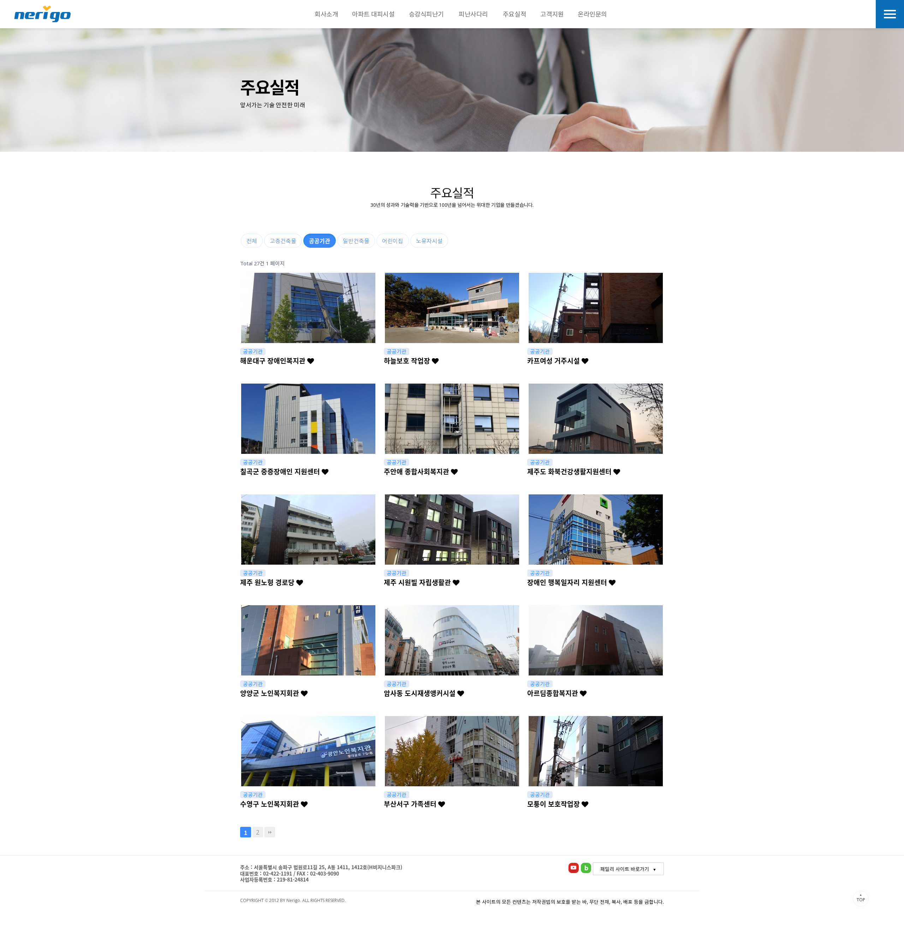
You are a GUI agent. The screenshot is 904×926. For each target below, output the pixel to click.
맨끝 (269, 832)
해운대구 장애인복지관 (273, 361)
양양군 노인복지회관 (270, 693)
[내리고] (42, 14)
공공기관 (319, 240)
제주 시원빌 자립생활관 (418, 582)
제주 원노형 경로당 (268, 582)
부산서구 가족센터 (411, 804)
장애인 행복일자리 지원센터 (568, 582)
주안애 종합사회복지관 (417, 471)
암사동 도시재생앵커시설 (420, 693)
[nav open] (890, 14)
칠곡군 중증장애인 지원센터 (281, 471)
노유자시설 (429, 240)
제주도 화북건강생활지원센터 (570, 471)
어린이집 (392, 240)
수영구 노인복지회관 (270, 804)
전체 (251, 240)
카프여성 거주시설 (554, 361)
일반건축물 (356, 240)
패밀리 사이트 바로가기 (624, 868)
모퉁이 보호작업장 (554, 804)
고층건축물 (283, 240)
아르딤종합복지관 (553, 693)
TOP (861, 898)
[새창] (573, 866)
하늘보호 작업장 (408, 361)
